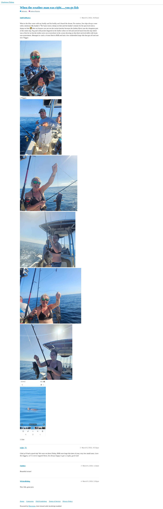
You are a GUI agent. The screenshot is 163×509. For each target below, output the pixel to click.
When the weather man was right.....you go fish (49, 7)
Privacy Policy (68, 501)
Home (22, 501)
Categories (30, 501)
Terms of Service (55, 501)
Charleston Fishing (7, 2)
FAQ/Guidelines (41, 501)
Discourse (32, 506)
